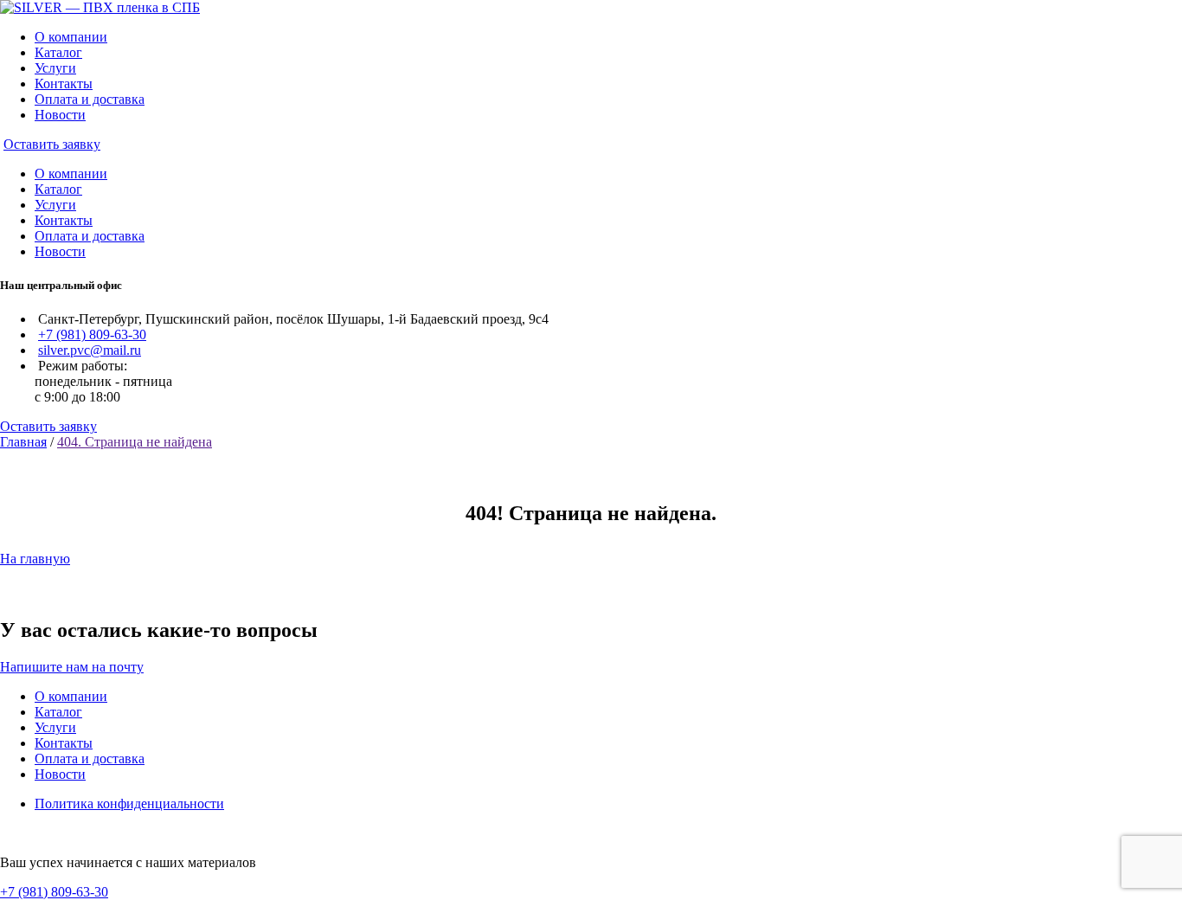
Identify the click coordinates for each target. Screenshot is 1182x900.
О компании (71, 36)
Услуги (55, 68)
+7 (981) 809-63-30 (92, 334)
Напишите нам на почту (72, 666)
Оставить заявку (51, 144)
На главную (35, 558)
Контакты (64, 83)
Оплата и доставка (90, 99)
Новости (60, 114)
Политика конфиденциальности (129, 803)
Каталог (58, 52)
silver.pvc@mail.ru (89, 350)
